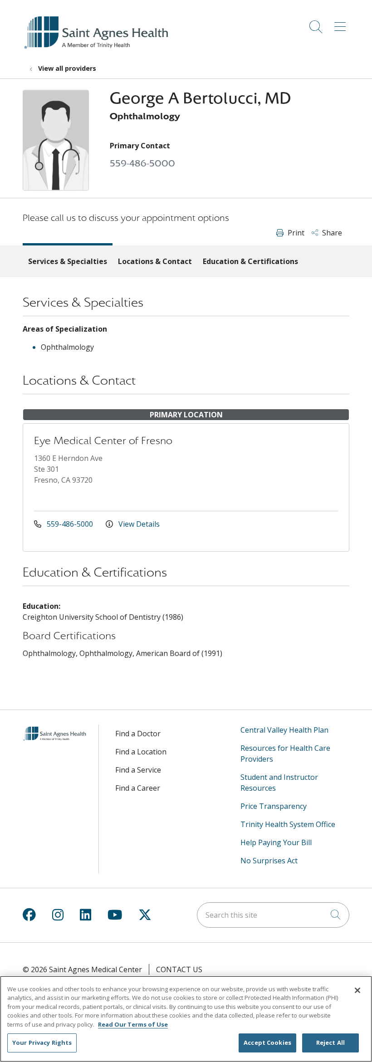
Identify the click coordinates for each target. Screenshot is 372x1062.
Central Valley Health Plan (284, 730)
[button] (341, 24)
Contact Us (179, 969)
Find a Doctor (138, 734)
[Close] (357, 990)
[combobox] (273, 915)
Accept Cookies (267, 1042)
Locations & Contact (155, 261)
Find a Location (140, 752)
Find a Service (138, 770)
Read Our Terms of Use (133, 1024)
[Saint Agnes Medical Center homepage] (98, 49)
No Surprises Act (269, 861)
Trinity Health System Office (287, 824)
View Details (138, 524)
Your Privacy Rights (42, 1042)
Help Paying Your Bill (276, 842)
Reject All (330, 1042)
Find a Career (137, 788)
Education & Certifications (250, 261)
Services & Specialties (67, 261)
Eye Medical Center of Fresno (103, 441)
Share (331, 233)
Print (295, 233)
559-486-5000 (142, 163)
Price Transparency (273, 806)
